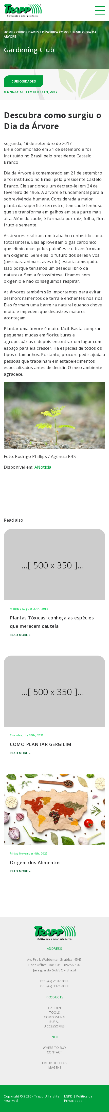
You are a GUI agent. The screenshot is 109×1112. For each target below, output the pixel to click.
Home (8, 32)
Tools (54, 1012)
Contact (54, 1052)
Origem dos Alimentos (35, 862)
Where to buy (54, 1048)
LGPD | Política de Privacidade (78, 1098)
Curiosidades (27, 32)
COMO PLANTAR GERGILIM (40, 744)
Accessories (54, 1026)
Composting (54, 1017)
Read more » (20, 635)
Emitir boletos (54, 1063)
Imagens (55, 1067)
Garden (54, 1008)
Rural (54, 1022)
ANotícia (42, 467)
